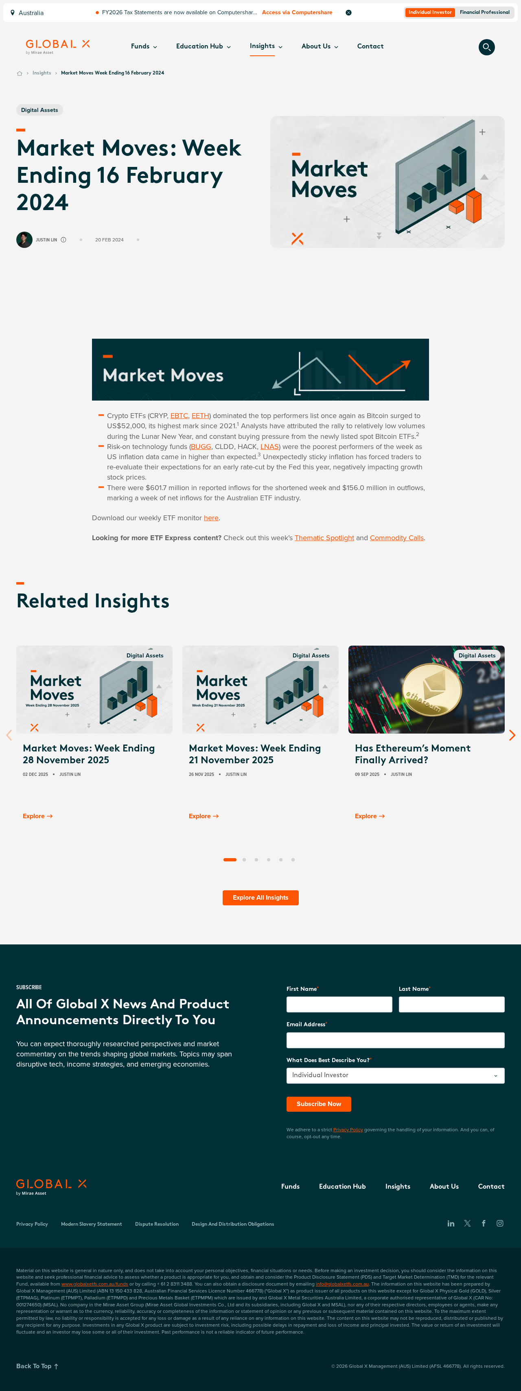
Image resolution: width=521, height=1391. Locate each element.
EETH (200, 415)
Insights (42, 73)
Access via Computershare (297, 12)
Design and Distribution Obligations (233, 1224)
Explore (34, 816)
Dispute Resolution (157, 1224)
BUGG (201, 446)
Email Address (306, 1025)
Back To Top (33, 1366)
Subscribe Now (319, 1103)
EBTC (179, 415)
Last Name (414, 989)
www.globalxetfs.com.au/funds (94, 1283)
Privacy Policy (348, 1129)
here (211, 518)
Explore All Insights (261, 897)
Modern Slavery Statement (91, 1224)
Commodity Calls (397, 537)
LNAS (269, 446)
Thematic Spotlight (324, 537)
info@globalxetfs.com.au (342, 1283)
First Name (302, 989)
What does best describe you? (328, 1061)
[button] (144, 47)
